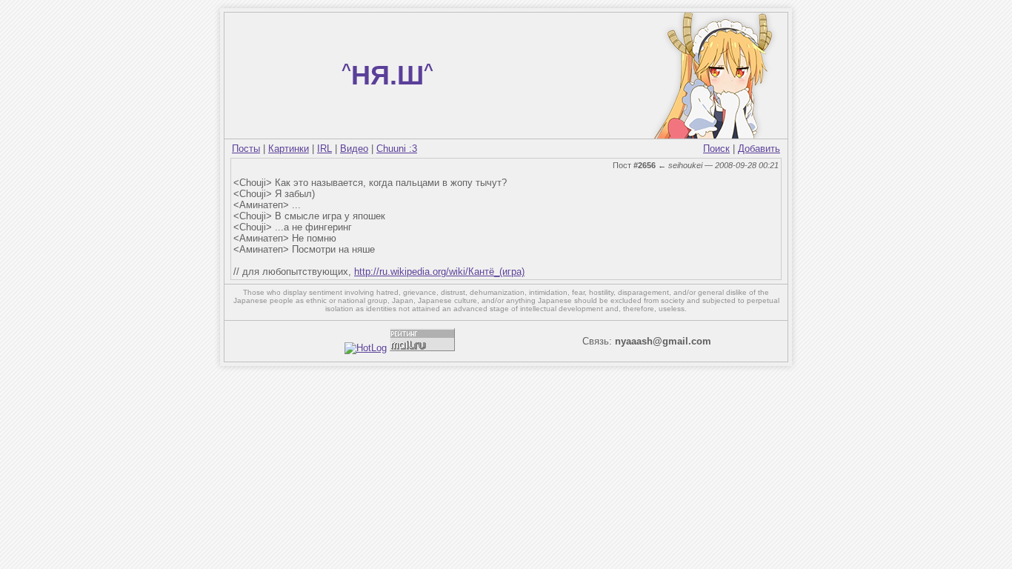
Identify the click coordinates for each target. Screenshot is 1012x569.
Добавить (759, 148)
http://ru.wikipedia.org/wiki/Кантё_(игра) (439, 271)
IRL (324, 148)
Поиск (716, 148)
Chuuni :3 (396, 148)
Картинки (288, 148)
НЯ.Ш (387, 75)
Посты (246, 148)
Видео (354, 148)
